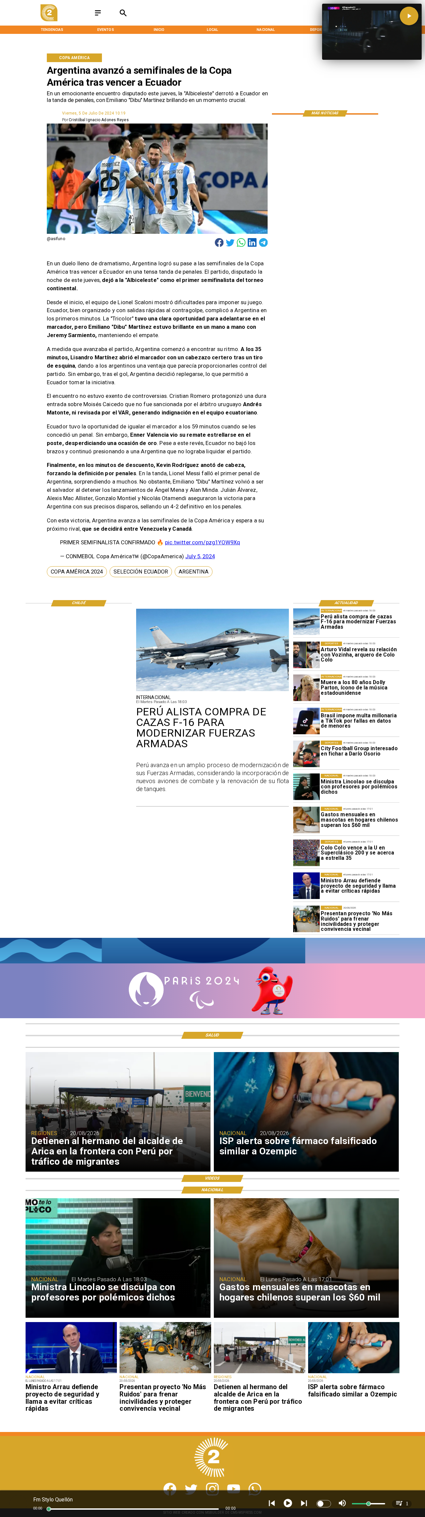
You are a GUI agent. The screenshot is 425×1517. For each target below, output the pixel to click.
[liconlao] (306, 787)
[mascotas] (306, 820)
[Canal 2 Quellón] (98, 15)
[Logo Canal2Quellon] (48, 20)
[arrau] (306, 886)
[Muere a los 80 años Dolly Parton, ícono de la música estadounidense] (306, 687)
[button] (77, 571)
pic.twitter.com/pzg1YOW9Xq (202, 542)
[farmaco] (354, 1373)
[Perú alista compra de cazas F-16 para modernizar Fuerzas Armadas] (306, 622)
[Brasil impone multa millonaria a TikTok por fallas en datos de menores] (306, 721)
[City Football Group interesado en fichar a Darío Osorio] (306, 754)
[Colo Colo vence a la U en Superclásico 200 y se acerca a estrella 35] (306, 853)
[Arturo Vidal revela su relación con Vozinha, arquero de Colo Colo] (306, 655)
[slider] (48, 1509)
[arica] (259, 1373)
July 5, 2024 (200, 556)
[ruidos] (306, 919)
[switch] (323, 1503)
